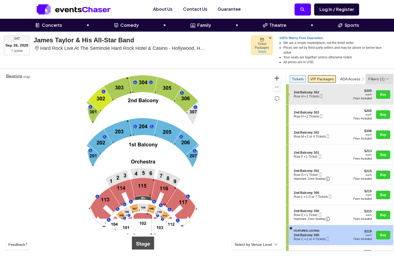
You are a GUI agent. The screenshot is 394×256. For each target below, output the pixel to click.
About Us (163, 9)
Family (204, 25)
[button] (277, 78)
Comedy (129, 25)
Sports (352, 25)
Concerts (52, 25)
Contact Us (195, 9)
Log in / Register (336, 9)
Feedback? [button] (17, 244)
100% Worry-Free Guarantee (301, 38)
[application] (143, 162)
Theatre (277, 25)
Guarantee (229, 9)
